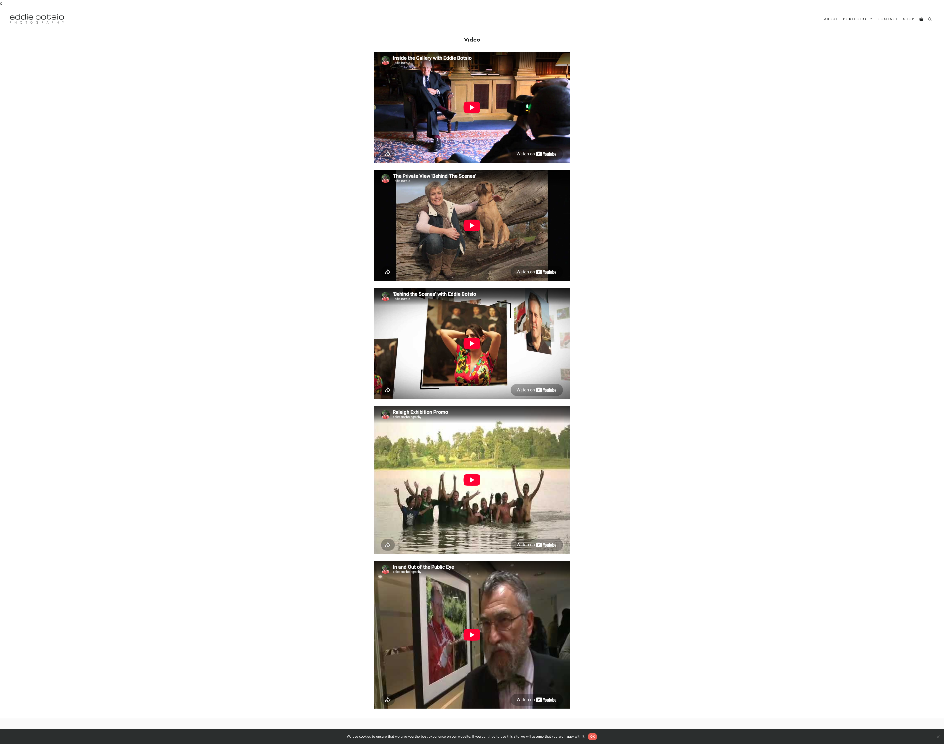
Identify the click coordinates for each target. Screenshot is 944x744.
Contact (888, 19)
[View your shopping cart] (921, 19)
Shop (908, 19)
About (831, 19)
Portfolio (855, 19)
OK (592, 736)
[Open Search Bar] (930, 19)
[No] (937, 736)
